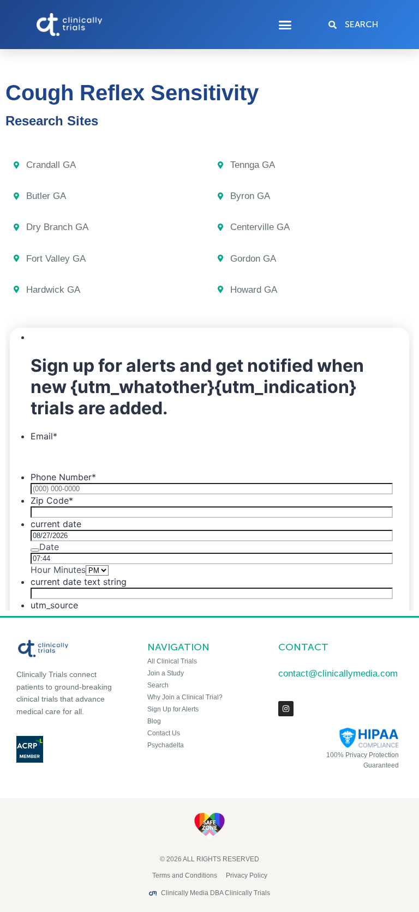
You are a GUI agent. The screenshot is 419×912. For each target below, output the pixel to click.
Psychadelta (165, 745)
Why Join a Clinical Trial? (185, 697)
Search (158, 685)
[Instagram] (286, 708)
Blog (154, 721)
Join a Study (165, 673)
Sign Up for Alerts (173, 709)
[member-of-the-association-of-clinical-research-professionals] (69, 749)
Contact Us (163, 733)
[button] (285, 24)
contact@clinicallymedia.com (338, 673)
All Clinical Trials (172, 661)
